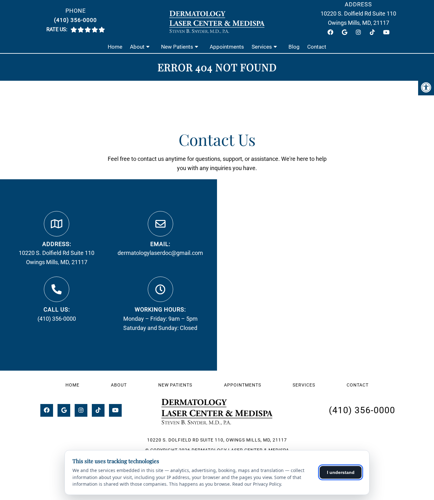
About (137, 47)
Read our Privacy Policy (256, 484)
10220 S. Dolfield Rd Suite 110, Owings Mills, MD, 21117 (217, 439)
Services (262, 47)
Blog (294, 47)
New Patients (177, 47)
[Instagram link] (358, 32)
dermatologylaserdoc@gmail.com (160, 253)
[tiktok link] (372, 32)
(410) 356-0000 (75, 20)
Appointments (227, 47)
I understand (341, 472)
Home (115, 47)
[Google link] (344, 32)
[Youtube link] (386, 32)
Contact (316, 47)
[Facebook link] (330, 32)
